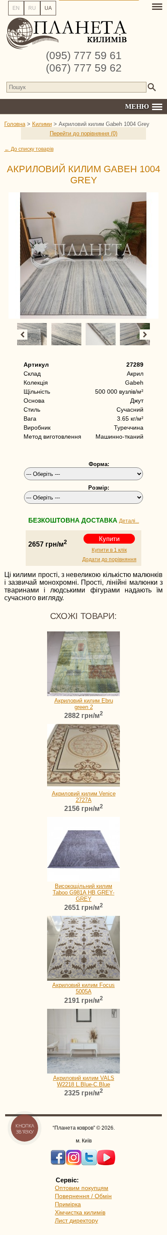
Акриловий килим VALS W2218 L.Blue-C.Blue (83, 1081)
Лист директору (76, 1220)
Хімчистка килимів (80, 1212)
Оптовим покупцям (81, 1187)
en (16, 8)
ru (32, 8)
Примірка (68, 1204)
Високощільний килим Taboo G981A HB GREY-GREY (83, 892)
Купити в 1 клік (109, 550)
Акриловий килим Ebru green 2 (83, 703)
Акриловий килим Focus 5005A (83, 988)
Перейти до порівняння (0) (83, 133)
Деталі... (129, 521)
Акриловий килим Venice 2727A (84, 796)
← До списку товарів (29, 149)
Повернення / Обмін (83, 1196)
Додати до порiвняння (109, 559)
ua (48, 8)
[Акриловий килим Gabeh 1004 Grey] (83, 255)
